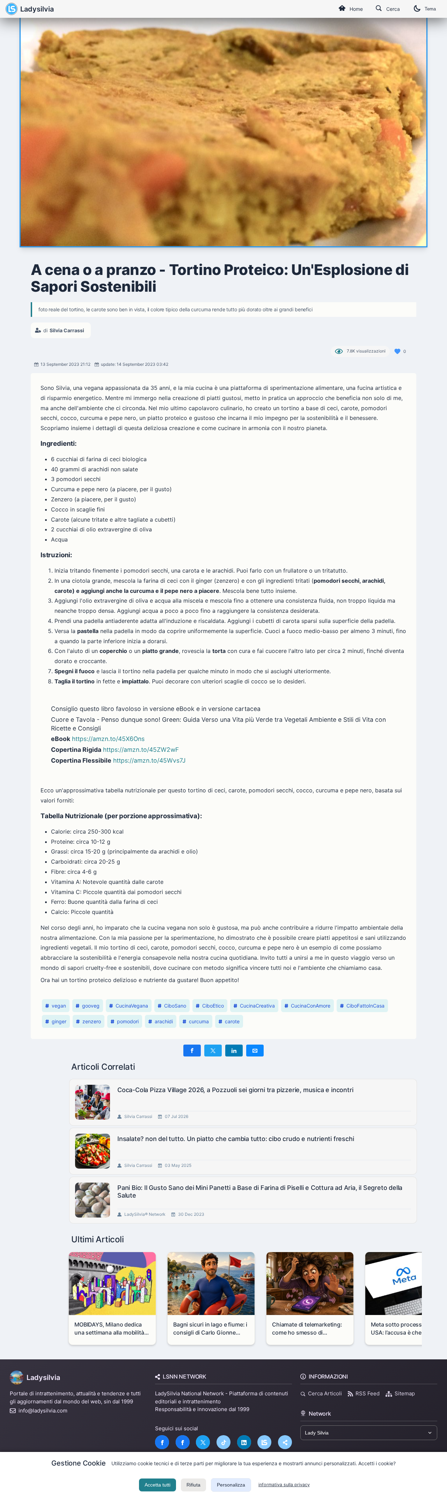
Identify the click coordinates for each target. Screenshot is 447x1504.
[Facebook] (162, 1442)
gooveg (91, 1006)
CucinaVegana (132, 1006)
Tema (430, 9)
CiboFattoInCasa (365, 1006)
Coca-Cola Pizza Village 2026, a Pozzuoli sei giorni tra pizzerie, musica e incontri (235, 1090)
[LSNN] (264, 1442)
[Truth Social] (285, 1442)
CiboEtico (213, 1006)
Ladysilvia (37, 9)
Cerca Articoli (325, 1393)
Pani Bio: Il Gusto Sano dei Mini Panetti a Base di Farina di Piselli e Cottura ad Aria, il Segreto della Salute (259, 1191)
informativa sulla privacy (284, 1484)
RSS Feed (368, 1393)
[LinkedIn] (244, 1442)
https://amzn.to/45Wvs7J (149, 760)
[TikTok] (223, 1442)
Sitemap (405, 1393)
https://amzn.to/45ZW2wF (141, 749)
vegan (59, 1006)
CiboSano (175, 1006)
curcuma (199, 1021)
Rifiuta (193, 1485)
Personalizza (231, 1485)
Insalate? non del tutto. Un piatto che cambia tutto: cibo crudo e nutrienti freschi (235, 1138)
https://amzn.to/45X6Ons (108, 738)
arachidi (164, 1021)
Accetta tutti (157, 1485)
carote (232, 1021)
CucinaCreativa (257, 1006)
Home (356, 9)
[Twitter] (203, 1442)
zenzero (91, 1021)
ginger (59, 1021)
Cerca (393, 9)
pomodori (128, 1021)
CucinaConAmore (310, 1006)
